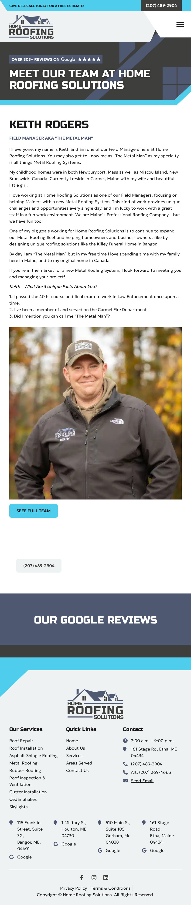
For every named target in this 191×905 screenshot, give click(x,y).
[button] (180, 24)
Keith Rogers (49, 124)
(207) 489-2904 (161, 5)
